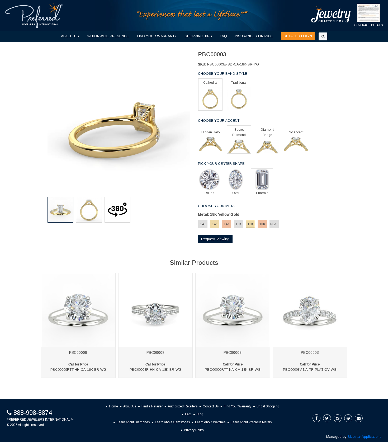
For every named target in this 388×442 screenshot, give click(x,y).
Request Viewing (215, 239)
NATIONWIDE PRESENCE (108, 36)
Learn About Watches (210, 422)
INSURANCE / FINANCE (254, 36)
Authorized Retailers (182, 406)
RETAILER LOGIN (298, 36)
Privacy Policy (194, 430)
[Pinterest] (348, 418)
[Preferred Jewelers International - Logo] (34, 15)
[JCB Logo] (331, 13)
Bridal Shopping (268, 406)
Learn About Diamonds (133, 422)
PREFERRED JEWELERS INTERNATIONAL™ (40, 419)
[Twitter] (327, 418)
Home (113, 406)
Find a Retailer (152, 406)
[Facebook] (316, 418)
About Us (129, 406)
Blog (200, 414)
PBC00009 (78, 352)
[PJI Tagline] (192, 15)
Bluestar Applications (364, 437)
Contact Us (211, 406)
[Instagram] (338, 418)
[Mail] (359, 418)
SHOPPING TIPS (198, 36)
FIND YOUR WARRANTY (157, 36)
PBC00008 (155, 352)
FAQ (223, 36)
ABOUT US (70, 36)
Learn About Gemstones (172, 422)
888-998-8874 (32, 412)
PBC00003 (310, 352)
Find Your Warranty (237, 406)
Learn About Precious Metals (251, 422)
